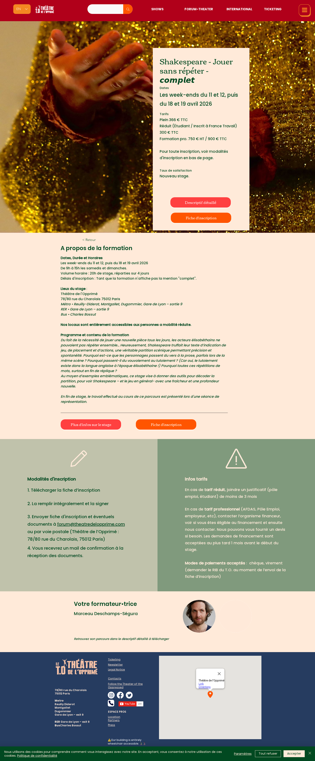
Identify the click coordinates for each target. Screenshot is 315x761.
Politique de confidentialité (37, 756)
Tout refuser (268, 753)
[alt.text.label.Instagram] (111, 695)
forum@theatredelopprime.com (91, 524)
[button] (305, 10)
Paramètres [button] (243, 754)
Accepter (294, 753)
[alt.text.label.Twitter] (129, 695)
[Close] (309, 754)
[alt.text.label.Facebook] (120, 695)
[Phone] (111, 703)
